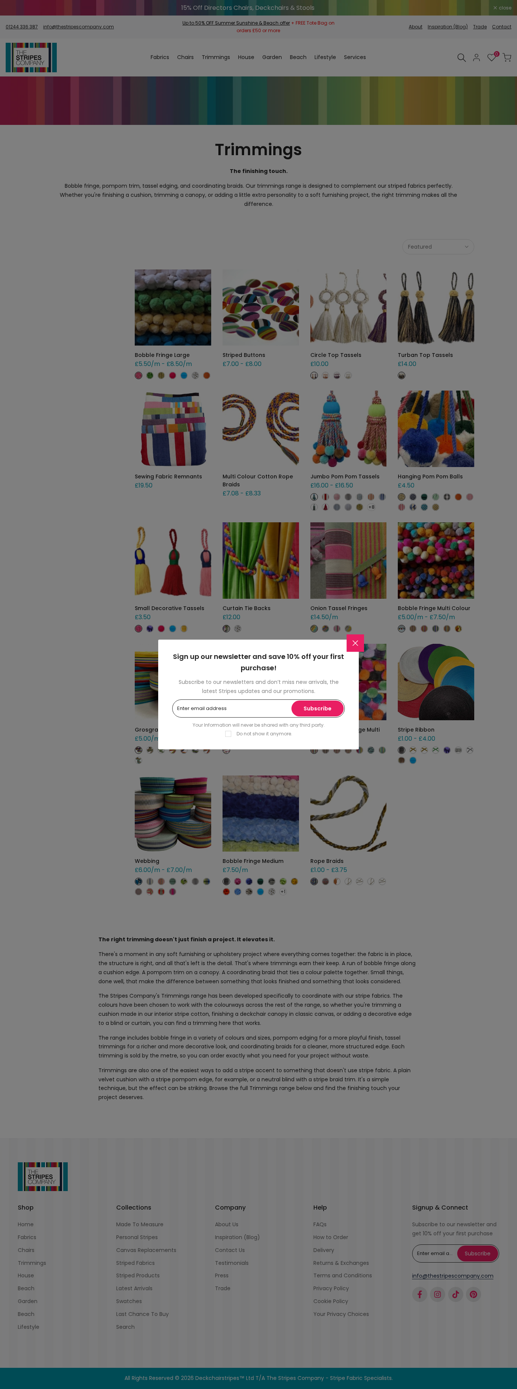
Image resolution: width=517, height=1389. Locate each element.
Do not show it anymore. (264, 733)
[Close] (355, 643)
